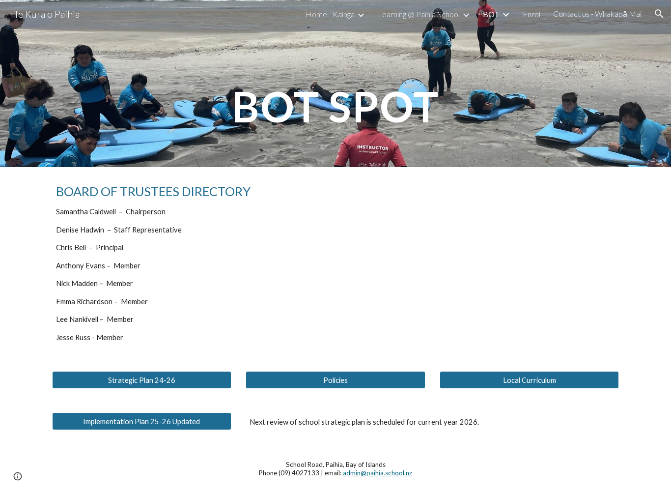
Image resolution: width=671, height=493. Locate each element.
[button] (659, 14)
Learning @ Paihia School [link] (419, 14)
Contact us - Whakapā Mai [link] (597, 13)
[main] (335, 83)
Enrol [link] (531, 14)
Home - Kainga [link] (330, 14)
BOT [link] (491, 14)
